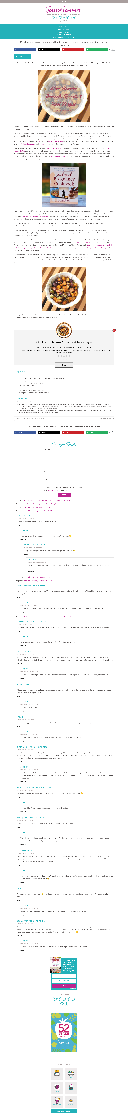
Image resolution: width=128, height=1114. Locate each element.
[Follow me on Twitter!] (57, 17)
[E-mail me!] (74, 17)
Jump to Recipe (23, 56)
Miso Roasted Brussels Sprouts (51, 248)
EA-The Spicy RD (24, 652)
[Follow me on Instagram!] (64, 17)
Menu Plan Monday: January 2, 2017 (37, 507)
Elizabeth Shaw (25, 850)
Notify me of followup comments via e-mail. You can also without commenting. (63, 489)
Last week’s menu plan (83, 242)
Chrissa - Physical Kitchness (31, 622)
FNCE (39, 141)
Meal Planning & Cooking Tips (64, 37)
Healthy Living (64, 29)
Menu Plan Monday (64, 34)
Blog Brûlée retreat (55, 141)
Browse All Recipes (64, 1111)
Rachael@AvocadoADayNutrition (34, 788)
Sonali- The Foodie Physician (31, 921)
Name (46, 472)
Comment (47, 449)
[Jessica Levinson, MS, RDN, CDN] (64, 10)
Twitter (23, 144)
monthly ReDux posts (59, 156)
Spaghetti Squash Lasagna (97, 248)
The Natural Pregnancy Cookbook (35, 216)
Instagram (43, 144)
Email (46, 479)
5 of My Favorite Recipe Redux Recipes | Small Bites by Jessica (48, 500)
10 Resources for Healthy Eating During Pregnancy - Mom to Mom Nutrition (52, 617)
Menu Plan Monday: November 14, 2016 (38, 511)
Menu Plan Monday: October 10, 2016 (38, 581)
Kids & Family (64, 32)
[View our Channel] (71, 17)
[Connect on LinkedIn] (67, 17)
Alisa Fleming (23, 684)
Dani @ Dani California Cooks (32, 818)
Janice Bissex (23, 516)
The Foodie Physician (54, 148)
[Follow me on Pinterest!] (60, 17)
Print (64, 365)
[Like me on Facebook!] (53, 17)
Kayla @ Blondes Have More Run (33, 585)
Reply (18, 525)
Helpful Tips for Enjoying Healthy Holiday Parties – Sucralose (47, 504)
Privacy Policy (73, 988)
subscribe (50, 490)
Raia (19, 888)
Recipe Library (64, 27)
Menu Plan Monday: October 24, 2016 (38, 577)
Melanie (21, 717)
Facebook (31, 144)
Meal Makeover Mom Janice (38, 545)
